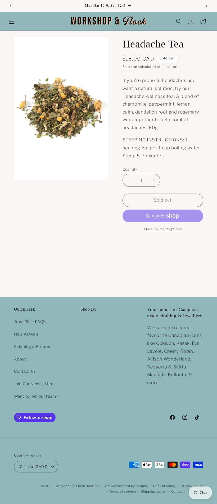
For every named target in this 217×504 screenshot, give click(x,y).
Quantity (130, 169)
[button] (12, 21)
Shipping (130, 67)
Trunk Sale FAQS (30, 321)
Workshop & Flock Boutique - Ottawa (85, 486)
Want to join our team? (36, 396)
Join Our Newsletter (33, 383)
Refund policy (164, 486)
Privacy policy (192, 486)
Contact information (187, 491)
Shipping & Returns (32, 346)
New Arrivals (26, 334)
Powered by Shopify (132, 486)
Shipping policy (153, 491)
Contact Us (25, 371)
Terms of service (122, 491)
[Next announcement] (206, 6)
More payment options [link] (163, 229)
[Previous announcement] (10, 6)
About (20, 359)
